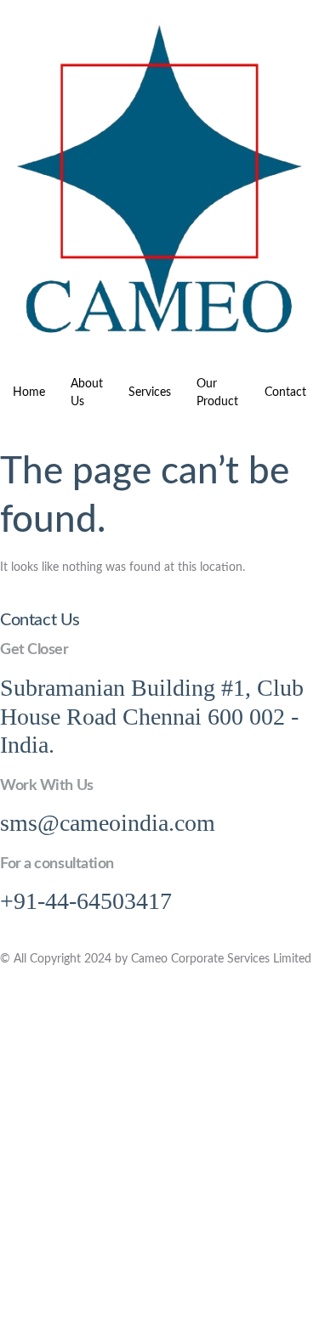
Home (29, 392)
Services (149, 392)
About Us (87, 393)
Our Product (217, 393)
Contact (285, 392)
